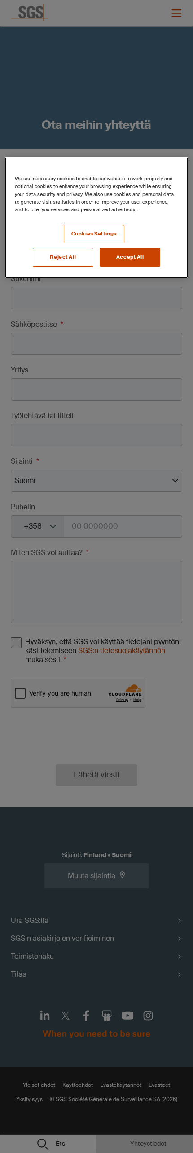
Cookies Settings (94, 234)
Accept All (130, 257)
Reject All (63, 257)
